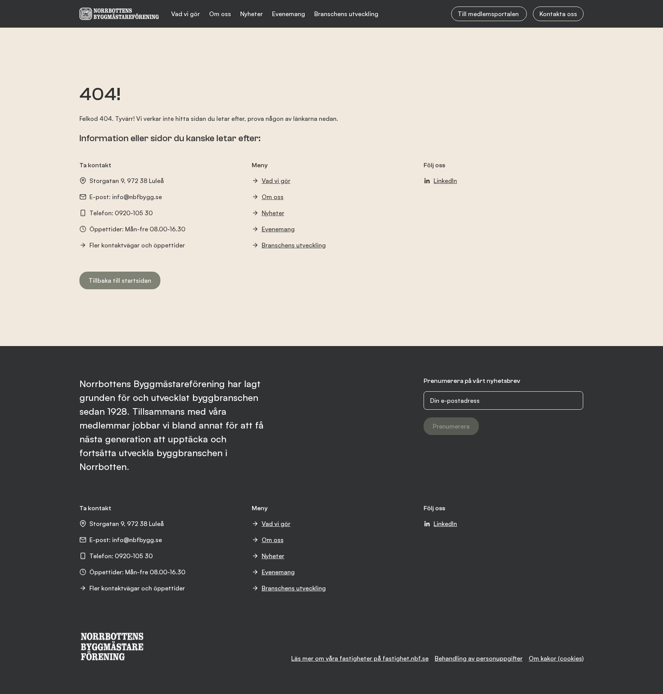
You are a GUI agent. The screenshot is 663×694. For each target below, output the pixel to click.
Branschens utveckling (346, 14)
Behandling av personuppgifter (479, 658)
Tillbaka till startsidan (120, 280)
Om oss (220, 14)
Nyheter (251, 14)
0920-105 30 (134, 213)
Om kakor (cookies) (556, 658)
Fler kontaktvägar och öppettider (137, 245)
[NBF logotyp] (119, 14)
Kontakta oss (558, 14)
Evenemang (288, 14)
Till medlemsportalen (489, 14)
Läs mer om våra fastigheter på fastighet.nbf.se (360, 658)
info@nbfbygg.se (137, 197)
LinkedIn (445, 181)
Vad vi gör (185, 14)
